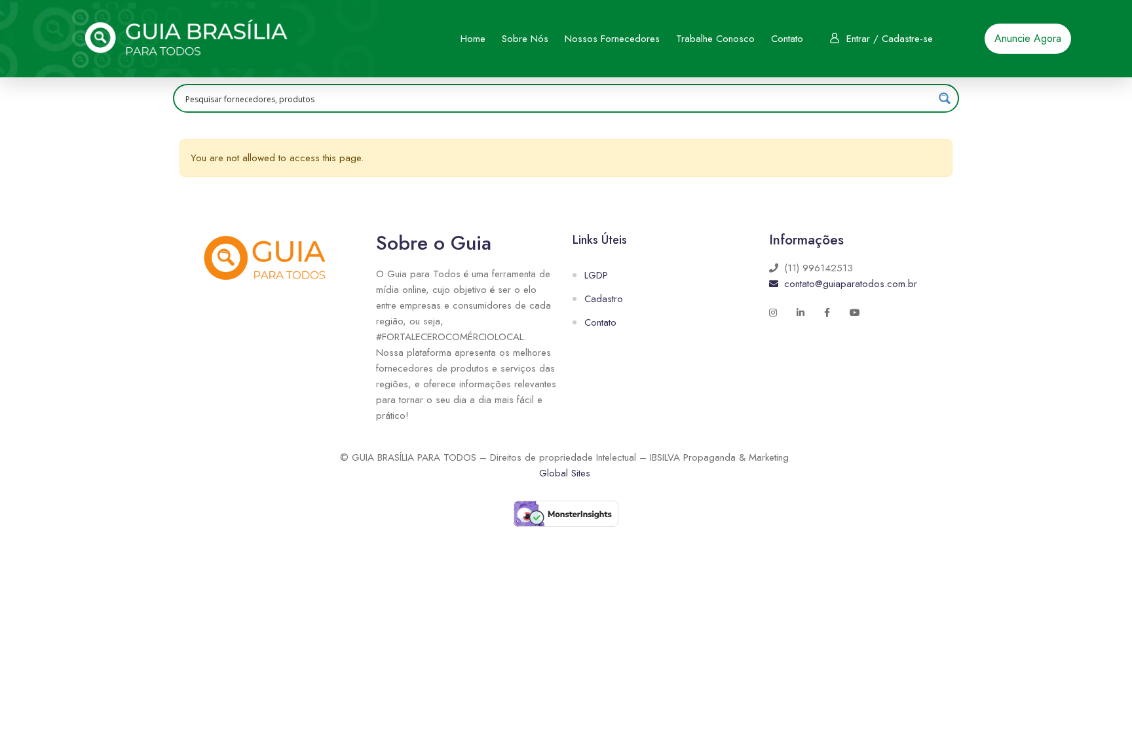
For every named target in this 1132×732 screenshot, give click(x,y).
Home (473, 38)
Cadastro (603, 299)
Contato (787, 38)
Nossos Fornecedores (612, 38)
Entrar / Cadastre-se (889, 38)
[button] (1028, 39)
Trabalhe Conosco (715, 38)
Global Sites (564, 473)
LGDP (596, 275)
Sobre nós (525, 38)
